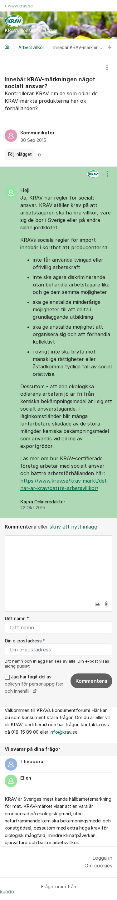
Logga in (102, 858)
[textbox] (58, 567)
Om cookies (98, 865)
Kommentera (91, 681)
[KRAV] (6, 47)
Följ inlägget (20, 154)
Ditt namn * (17, 618)
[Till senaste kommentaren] (110, 47)
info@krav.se (63, 732)
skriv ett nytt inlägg (73, 527)
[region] (58, 111)
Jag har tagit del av (34, 684)
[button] (97, 604)
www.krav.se (20, 5)
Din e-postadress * (25, 641)
